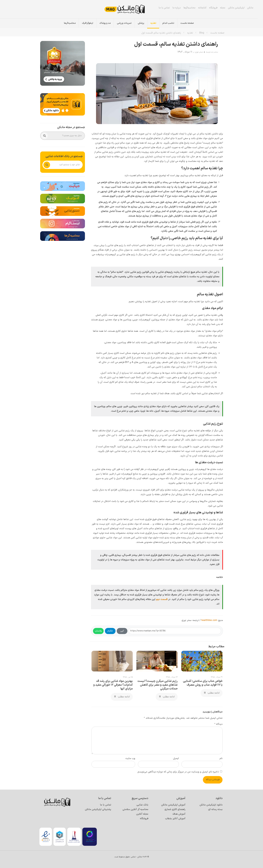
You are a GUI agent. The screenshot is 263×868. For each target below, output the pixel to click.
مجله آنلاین (142, 814)
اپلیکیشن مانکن (236, 8)
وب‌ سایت (130, 758)
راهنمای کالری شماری (175, 809)
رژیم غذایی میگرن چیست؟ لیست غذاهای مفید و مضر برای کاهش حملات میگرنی (157, 685)
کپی (122, 631)
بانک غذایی (142, 805)
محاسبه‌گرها (189, 8)
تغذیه (190, 33)
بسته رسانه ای (215, 809)
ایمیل (176, 758)
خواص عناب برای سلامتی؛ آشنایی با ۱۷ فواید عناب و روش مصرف (203, 683)
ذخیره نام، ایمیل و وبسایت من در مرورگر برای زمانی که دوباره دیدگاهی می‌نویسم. (178, 772)
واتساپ (98, 631)
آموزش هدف (179, 814)
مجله (222, 8)
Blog (201, 33)
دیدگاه (218, 724)
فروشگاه (213, 8)
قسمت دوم (161, 599)
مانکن (250, 8)
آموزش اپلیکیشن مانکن (173, 805)
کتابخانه (202, 8)
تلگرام (110, 631)
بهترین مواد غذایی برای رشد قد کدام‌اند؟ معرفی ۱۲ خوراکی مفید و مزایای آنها (113, 685)
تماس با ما (164, 8)
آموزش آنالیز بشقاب (175, 818)
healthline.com (209, 620)
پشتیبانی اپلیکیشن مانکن (98, 809)
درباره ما (176, 8)
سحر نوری (199, 52)
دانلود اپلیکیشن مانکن (211, 805)
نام (221, 758)
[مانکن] (129, 9)
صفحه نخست (217, 33)
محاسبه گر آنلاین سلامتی (135, 809)
